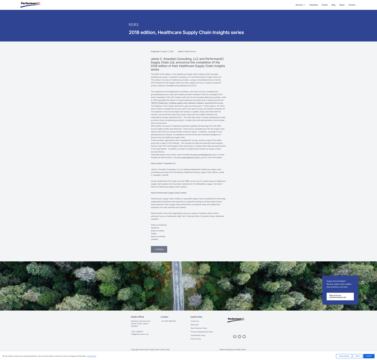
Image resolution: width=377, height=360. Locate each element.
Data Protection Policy (199, 328)
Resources (195, 325)
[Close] (375, 353)
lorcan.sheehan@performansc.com (189, 158)
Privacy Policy (196, 339)
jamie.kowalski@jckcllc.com (204, 155)
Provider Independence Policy (202, 332)
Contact (351, 5)
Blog (333, 5)
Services (299, 5)
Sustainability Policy (198, 335)
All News (160, 249)
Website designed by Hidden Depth (232, 349)
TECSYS (154, 103)
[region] (188, 355)
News (134, 24)
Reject (358, 356)
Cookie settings (344, 356)
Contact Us (195, 321)
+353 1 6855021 (137, 332)
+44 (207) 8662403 (168, 321)
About (342, 5)
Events (325, 5)
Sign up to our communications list (337, 296)
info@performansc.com (140, 334)
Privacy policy (91, 356)
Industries (313, 5)
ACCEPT (369, 356)
